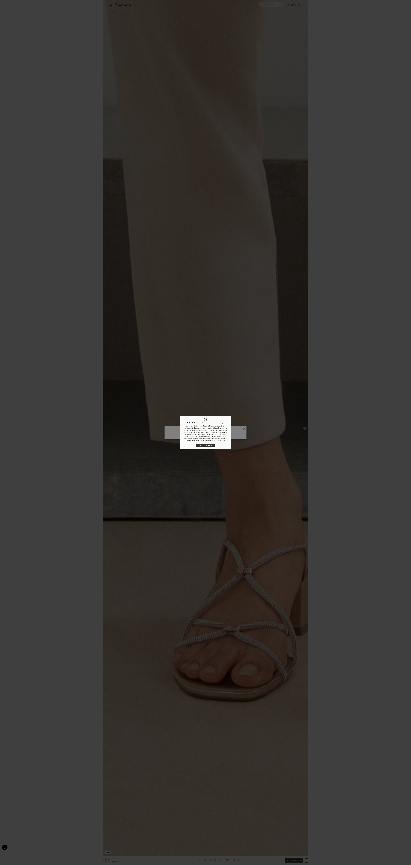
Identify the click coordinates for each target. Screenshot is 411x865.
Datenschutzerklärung (217, 440)
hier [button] (213, 438)
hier (209, 436)
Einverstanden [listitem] (205, 445)
